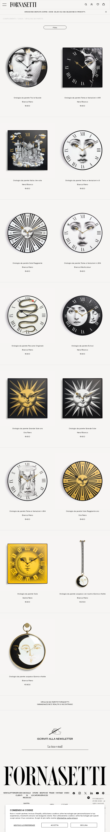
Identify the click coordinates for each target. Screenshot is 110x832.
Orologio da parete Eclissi (82, 346)
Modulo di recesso (27, 795)
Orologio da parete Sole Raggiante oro (82, 511)
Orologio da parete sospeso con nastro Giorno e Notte (82, 594)
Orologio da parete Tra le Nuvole (27, 98)
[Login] (90, 4)
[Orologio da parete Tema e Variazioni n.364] (82, 233)
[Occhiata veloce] (3, 46)
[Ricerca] (84, 4)
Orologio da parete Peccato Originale (28, 346)
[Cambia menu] (4, 5)
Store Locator (35, 794)
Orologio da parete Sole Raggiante (27, 263)
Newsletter (9, 793)
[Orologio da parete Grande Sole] (82, 398)
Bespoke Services (43, 794)
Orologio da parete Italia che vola (27, 180)
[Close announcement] (105, 12)
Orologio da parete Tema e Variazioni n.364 (82, 263)
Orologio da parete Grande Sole (82, 428)
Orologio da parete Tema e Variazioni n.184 (27, 511)
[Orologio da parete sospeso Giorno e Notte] (27, 646)
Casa (20, 19)
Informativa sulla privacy (67, 818)
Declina (84, 825)
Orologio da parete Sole (27, 594)
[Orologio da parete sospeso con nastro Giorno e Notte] (82, 563)
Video (66, 793)
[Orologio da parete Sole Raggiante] (27, 233)
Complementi (9, 19)
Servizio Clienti (19, 794)
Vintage (59, 793)
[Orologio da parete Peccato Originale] (27, 315)
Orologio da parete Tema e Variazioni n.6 (82, 180)
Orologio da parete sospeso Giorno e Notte (27, 676)
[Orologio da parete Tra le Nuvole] (27, 67)
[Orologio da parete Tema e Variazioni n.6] (82, 150)
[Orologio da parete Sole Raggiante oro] (82, 481)
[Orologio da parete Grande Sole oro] (27, 398)
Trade (52, 793)
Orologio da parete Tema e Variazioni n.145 (82, 98)
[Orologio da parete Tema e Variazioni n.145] (82, 67)
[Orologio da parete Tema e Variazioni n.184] (27, 481)
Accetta (54, 825)
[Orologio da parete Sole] (27, 563)
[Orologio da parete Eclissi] (82, 315)
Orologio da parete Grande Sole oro (27, 428)
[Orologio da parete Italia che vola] (27, 150)
